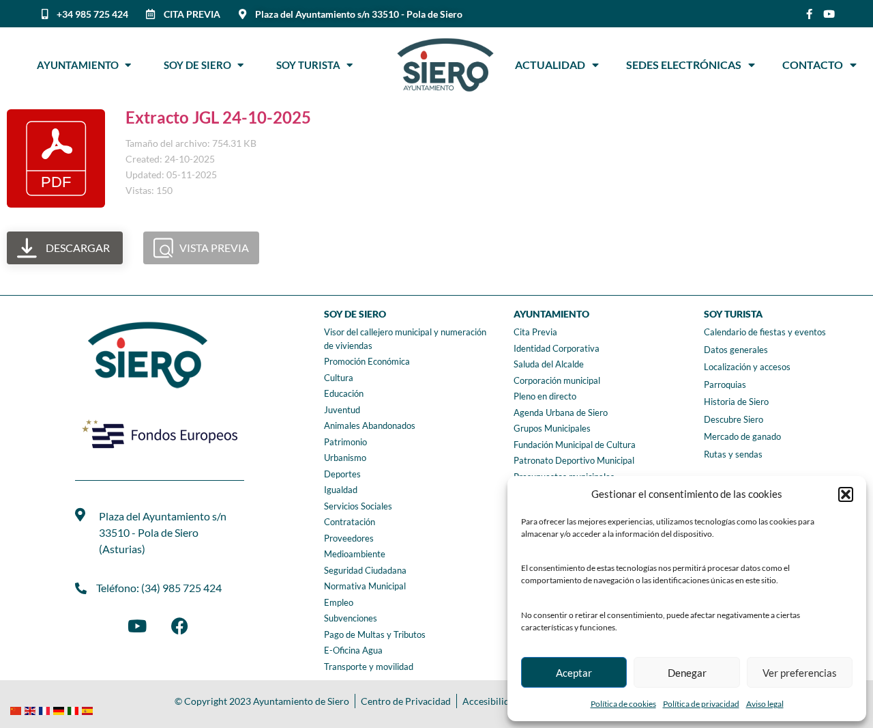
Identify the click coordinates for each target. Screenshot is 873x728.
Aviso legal (765, 704)
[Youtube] (829, 14)
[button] (846, 494)
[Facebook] (179, 625)
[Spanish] (89, 709)
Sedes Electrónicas (683, 64)
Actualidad (550, 64)
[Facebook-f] (809, 14)
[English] (32, 709)
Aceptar (574, 673)
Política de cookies (623, 704)
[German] (60, 709)
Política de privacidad (701, 704)
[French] (46, 709)
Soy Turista (311, 65)
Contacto (812, 64)
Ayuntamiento (81, 65)
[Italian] (75, 709)
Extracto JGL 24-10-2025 (218, 117)
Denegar (687, 673)
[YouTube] (137, 625)
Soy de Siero (200, 65)
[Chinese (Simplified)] (17, 709)
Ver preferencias (800, 673)
